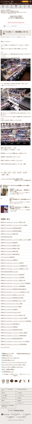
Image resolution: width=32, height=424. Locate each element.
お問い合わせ (4, 398)
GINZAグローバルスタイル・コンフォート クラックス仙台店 (14, 225)
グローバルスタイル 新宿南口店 (8, 257)
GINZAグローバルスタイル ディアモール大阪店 (11, 306)
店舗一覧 (3, 392)
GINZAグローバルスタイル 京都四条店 (9, 326)
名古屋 (3, 174)
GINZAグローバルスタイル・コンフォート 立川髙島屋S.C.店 (14, 265)
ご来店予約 (19, 392)
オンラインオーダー (5, 347)
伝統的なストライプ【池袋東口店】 (23, 180)
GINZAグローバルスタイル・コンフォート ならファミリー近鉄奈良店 (16, 321)
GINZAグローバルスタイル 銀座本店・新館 (10, 248)
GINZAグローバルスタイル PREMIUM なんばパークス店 (13, 300)
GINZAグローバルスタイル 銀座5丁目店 (9, 251)
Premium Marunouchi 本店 (6, 236)
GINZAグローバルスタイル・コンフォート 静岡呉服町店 (13, 286)
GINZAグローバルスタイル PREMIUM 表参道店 (11, 231)
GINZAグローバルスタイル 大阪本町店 (9, 309)
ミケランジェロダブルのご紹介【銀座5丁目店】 (12, 178)
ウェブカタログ (20, 395)
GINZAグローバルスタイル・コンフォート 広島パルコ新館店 (14, 332)
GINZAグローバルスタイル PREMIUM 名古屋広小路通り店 (13, 289)
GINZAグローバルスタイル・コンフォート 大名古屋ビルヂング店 (15, 292)
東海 (5, 172)
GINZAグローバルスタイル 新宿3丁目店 (9, 233)
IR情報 (2, 400)
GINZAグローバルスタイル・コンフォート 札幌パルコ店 (13, 222)
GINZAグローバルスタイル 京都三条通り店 (10, 324)
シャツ (14, 172)
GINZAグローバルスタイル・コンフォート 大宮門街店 (12, 277)
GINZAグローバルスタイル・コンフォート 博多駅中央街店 (13, 335)
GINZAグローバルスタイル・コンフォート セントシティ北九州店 (15, 341)
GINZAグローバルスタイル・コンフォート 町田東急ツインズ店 (14, 268)
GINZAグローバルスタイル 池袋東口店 (9, 260)
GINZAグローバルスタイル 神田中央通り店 (10, 254)
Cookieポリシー (20, 403)
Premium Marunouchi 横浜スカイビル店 (9, 271)
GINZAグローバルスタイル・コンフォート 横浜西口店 (12, 274)
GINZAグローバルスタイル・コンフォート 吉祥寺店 (12, 263)
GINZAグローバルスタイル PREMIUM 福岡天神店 (11, 338)
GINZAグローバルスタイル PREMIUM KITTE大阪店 (12, 297)
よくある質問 (4, 395)
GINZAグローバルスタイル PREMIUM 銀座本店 (11, 228)
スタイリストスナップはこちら (16, 22)
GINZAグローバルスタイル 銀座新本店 (9, 242)
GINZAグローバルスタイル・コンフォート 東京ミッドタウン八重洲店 (16, 239)
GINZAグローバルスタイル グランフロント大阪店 (11, 303)
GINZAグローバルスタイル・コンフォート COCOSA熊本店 (14, 344)
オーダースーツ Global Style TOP (7, 390)
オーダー (25, 172)
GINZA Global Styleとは (22, 389)
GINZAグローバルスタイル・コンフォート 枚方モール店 (13, 315)
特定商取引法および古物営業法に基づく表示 (7, 406)
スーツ (9, 172)
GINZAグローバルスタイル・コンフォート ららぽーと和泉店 (14, 318)
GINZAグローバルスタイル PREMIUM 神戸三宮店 (11, 329)
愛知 (7, 174)
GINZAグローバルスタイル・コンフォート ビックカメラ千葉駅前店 (15, 283)
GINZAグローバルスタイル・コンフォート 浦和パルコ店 (13, 280)
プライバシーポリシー (5, 403)
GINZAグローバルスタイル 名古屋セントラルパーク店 (12, 294)
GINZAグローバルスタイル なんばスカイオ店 (10, 312)
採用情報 (19, 400)
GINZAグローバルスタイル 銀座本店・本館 (10, 245)
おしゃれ (19, 172)
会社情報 (19, 398)
